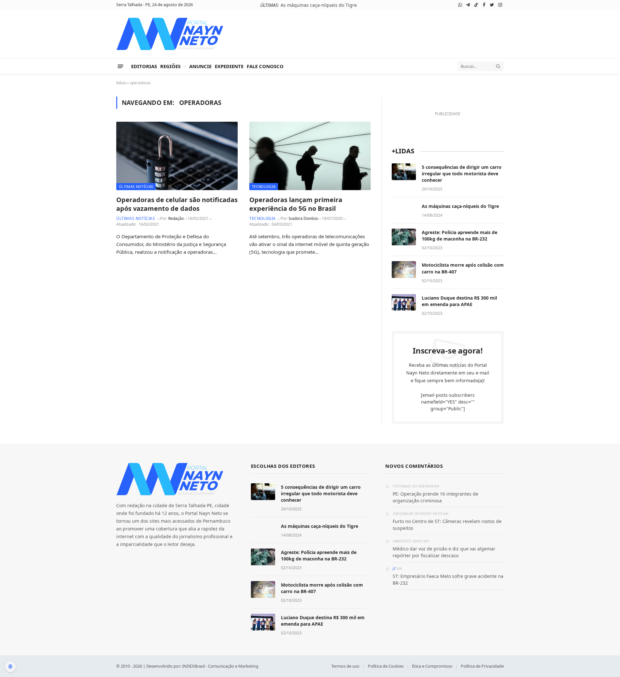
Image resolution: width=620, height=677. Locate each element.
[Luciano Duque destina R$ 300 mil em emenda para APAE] (404, 302)
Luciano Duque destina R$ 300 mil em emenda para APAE (459, 301)
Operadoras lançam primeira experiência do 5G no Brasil (295, 204)
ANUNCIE (200, 66)
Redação (176, 218)
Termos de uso (345, 666)
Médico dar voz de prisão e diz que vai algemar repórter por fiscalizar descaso (444, 552)
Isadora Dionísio (303, 218)
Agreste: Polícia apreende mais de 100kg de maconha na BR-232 (459, 235)
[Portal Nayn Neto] (170, 34)
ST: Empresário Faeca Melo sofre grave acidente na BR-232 (448, 579)
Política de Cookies (386, 666)
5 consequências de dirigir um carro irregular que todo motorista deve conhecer (461, 173)
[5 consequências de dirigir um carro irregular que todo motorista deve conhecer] (404, 171)
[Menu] (120, 66)
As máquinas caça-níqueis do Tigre (319, 5)
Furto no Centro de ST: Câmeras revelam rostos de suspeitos (447, 524)
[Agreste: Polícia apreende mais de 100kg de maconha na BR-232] (404, 237)
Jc (394, 568)
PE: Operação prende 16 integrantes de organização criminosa (435, 497)
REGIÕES (170, 66)
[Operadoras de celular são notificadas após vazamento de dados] (177, 156)
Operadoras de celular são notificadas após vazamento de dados (177, 204)
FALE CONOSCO (265, 66)
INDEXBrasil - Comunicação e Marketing (220, 666)
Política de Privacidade (482, 666)
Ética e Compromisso (432, 666)
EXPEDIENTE (229, 66)
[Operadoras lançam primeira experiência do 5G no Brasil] (310, 156)
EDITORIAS (144, 66)
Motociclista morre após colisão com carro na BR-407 (463, 268)
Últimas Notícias (136, 186)
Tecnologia (263, 186)
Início (121, 83)
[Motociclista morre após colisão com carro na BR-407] (404, 269)
